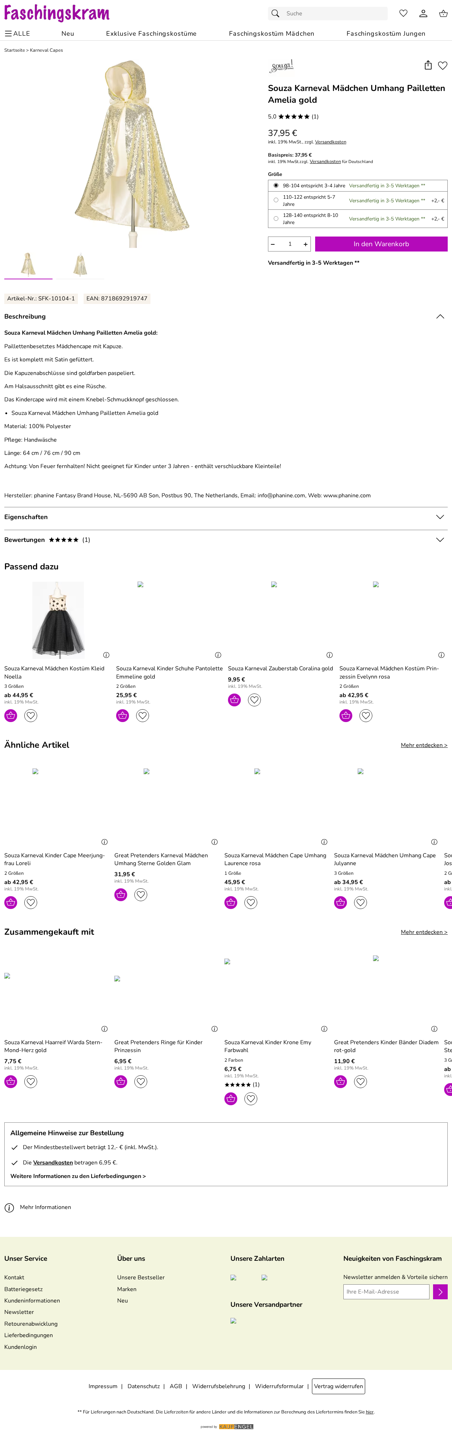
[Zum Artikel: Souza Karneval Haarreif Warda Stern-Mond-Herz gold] (57, 994)
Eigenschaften (26, 517)
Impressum (103, 1386)
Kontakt (14, 1277)
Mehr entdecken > (424, 745)
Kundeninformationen (32, 1301)
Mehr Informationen (45, 1207)
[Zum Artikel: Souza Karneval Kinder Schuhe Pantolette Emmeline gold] (170, 620)
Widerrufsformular (279, 1386)
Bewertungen (47, 539)
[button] (428, 65)
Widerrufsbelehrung (218, 1386)
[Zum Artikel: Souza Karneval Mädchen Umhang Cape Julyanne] (387, 807)
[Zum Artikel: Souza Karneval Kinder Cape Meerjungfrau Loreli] (57, 807)
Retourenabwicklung (31, 1324)
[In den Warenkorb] (10, 715)
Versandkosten (330, 142)
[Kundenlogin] (423, 13)
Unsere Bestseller (141, 1277)
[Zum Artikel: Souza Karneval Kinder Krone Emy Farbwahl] (277, 994)
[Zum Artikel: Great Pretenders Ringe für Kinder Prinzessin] (167, 994)
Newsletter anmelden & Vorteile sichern (395, 1277)
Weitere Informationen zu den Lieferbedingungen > (78, 1176)
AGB (176, 1386)
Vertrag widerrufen (338, 1386)
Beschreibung (25, 316)
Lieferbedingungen (28, 1335)
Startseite (14, 50)
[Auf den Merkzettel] (442, 65)
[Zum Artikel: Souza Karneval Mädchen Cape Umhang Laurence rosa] (277, 807)
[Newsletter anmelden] (440, 1291)
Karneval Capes (46, 50)
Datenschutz (144, 1386)
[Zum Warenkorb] (443, 13)
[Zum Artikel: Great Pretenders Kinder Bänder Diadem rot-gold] (387, 994)
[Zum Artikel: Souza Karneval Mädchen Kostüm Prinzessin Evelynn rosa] (393, 620)
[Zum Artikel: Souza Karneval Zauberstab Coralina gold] (282, 620)
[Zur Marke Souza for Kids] (281, 68)
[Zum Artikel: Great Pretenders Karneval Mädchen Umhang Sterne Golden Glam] (167, 807)
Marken (126, 1289)
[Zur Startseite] (63, 13)
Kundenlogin (20, 1347)
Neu (122, 1301)
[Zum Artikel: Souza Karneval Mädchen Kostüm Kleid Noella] (58, 620)
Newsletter (19, 1312)
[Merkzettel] (403, 13)
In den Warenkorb (381, 244)
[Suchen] (277, 13)
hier (370, 1412)
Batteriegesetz (23, 1289)
